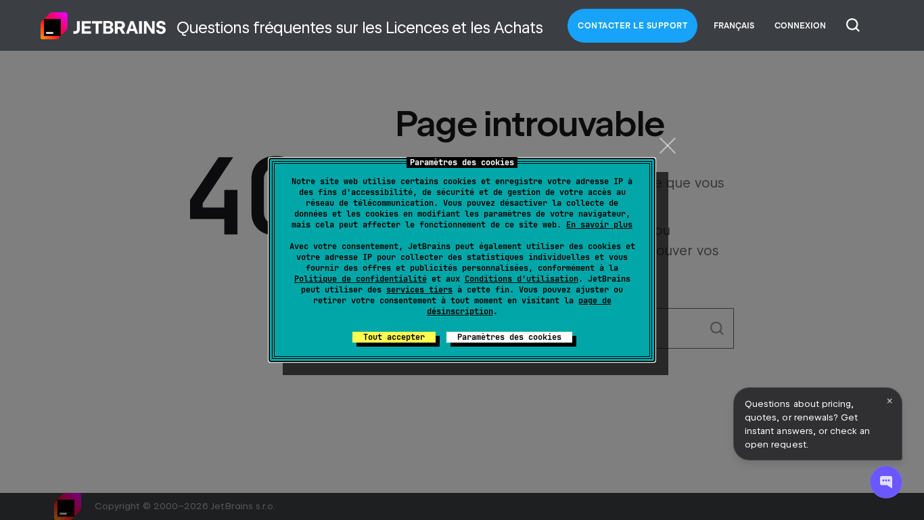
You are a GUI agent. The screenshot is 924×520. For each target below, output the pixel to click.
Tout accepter (394, 337)
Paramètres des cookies (509, 337)
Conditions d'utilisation (521, 279)
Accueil (103, 25)
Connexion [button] (800, 25)
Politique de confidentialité (360, 279)
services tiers (419, 289)
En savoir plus (599, 224)
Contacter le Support (632, 25)
